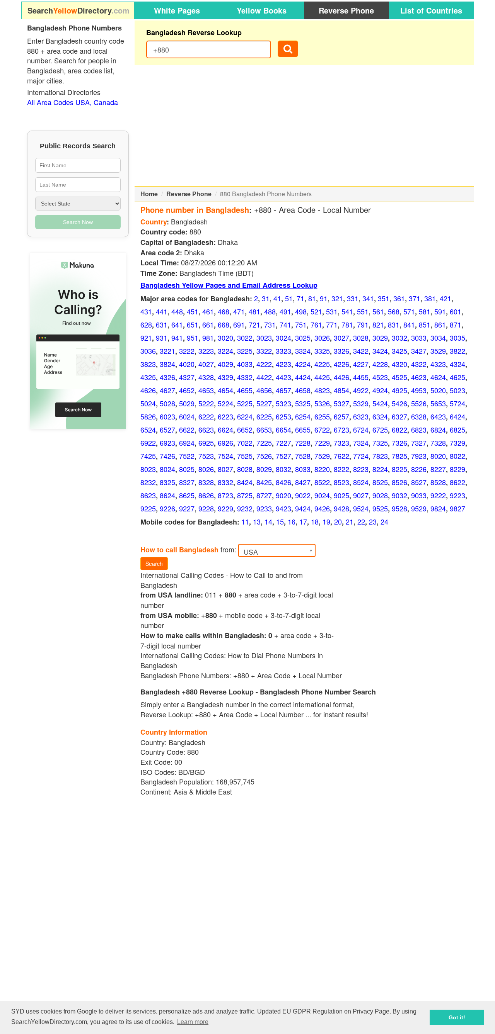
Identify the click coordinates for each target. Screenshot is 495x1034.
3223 (206, 351)
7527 (283, 456)
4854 (341, 390)
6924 (187, 443)
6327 (399, 416)
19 (326, 521)
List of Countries (431, 10)
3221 (167, 351)
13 (257, 521)
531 (332, 311)
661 (208, 324)
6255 (322, 416)
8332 (225, 482)
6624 (225, 429)
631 (161, 324)
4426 (341, 377)
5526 (419, 403)
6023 (167, 416)
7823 (380, 456)
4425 (322, 377)
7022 (245, 443)
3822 (457, 351)
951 (192, 338)
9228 (206, 508)
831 (393, 324)
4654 (225, 390)
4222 (264, 364)
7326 (399, 443)
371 (414, 298)
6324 (380, 416)
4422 (264, 377)
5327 (341, 403)
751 (301, 324)
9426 (322, 508)
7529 (322, 456)
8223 (361, 469)
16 (291, 521)
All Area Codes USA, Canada (72, 102)
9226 (167, 508)
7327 (419, 443)
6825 (457, 429)
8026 (206, 469)
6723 (341, 429)
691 (239, 324)
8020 (438, 456)
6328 (419, 416)
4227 (361, 364)
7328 (438, 443)
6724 (361, 429)
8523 (341, 482)
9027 (361, 495)
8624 (167, 495)
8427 (303, 482)
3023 (264, 338)
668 (223, 324)
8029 (264, 469)
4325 (148, 377)
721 (254, 324)
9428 (341, 508)
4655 (245, 390)
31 (266, 298)
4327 (187, 377)
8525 (380, 482)
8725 (245, 495)
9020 (283, 495)
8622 (457, 482)
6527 (167, 429)
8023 (148, 469)
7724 (361, 456)
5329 (361, 403)
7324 (361, 443)
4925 (399, 390)
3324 (303, 351)
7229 (322, 443)
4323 (438, 364)
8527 (419, 482)
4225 (322, 364)
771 (332, 324)
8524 (361, 482)
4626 (148, 390)
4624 (438, 377)
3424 (380, 351)
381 (430, 298)
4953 (419, 390)
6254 (303, 416)
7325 (380, 443)
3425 (399, 351)
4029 (225, 364)
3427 (419, 351)
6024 (187, 416)
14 (268, 521)
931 (161, 338)
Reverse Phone (346, 10)
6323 (361, 416)
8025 (187, 469)
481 (254, 311)
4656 (264, 390)
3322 (264, 351)
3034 (438, 338)
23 (373, 521)
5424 (380, 403)
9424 (303, 508)
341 (368, 298)
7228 (303, 443)
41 (277, 298)
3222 (187, 351)
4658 (303, 390)
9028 (380, 495)
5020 (438, 390)
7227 (283, 443)
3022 (245, 338)
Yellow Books (262, 10)
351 (383, 298)
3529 (438, 351)
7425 (148, 456)
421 (445, 298)
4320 (399, 364)
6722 (322, 429)
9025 (341, 495)
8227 (438, 469)
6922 (148, 443)
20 (338, 521)
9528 (399, 508)
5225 (245, 403)
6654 (283, 429)
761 (316, 324)
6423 (438, 416)
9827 (457, 508)
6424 (457, 416)
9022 (303, 495)
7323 (341, 443)
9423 (283, 508)
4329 (225, 377)
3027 (341, 338)
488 (270, 311)
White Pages (177, 10)
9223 (457, 495)
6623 (206, 429)
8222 (341, 469)
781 (347, 324)
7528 (303, 456)
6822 (399, 429)
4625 (457, 377)
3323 (283, 351)
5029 (187, 403)
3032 (399, 338)
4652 (187, 390)
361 (399, 298)
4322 (419, 364)
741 (285, 324)
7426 (167, 456)
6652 (245, 429)
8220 (322, 469)
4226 (341, 364)
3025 (303, 338)
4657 (283, 390)
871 (455, 324)
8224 (380, 469)
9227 (187, 508)
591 (440, 311)
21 (349, 521)
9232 (245, 508)
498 (301, 311)
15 (280, 521)
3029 (380, 338)
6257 (341, 416)
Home (149, 193)
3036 (148, 351)
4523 (380, 377)
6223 (225, 416)
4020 (187, 364)
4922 (361, 390)
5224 (225, 403)
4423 (283, 377)
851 (424, 324)
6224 (245, 416)
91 (324, 298)
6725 (380, 429)
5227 (264, 403)
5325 (303, 403)
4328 (206, 377)
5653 (438, 403)
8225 (399, 469)
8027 (225, 469)
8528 (438, 482)
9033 (419, 495)
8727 (264, 495)
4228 (380, 364)
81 (312, 298)
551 (363, 311)
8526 (399, 482)
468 (223, 311)
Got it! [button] (457, 1017)
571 (409, 311)
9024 (322, 495)
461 (208, 311)
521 (316, 311)
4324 (457, 364)
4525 (399, 377)
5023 (457, 390)
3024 (283, 338)
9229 (225, 508)
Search (154, 563)
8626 (206, 495)
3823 (148, 364)
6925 (206, 443)
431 (146, 311)
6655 (303, 429)
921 (146, 338)
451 (192, 311)
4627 (167, 390)
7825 (399, 456)
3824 (167, 364)
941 (177, 338)
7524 (225, 456)
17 (303, 521)
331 (352, 298)
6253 (283, 416)
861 (440, 324)
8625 (187, 495)
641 (177, 324)
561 (378, 311)
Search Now (78, 222)
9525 (380, 508)
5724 (457, 403)
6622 (187, 429)
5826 (148, 416)
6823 (419, 429)
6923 (167, 443)
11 (245, 521)
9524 (361, 508)
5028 (167, 403)
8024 (167, 469)
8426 (283, 482)
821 (378, 324)
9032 (399, 495)
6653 (264, 429)
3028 (361, 338)
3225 (245, 351)
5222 (206, 403)
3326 (341, 351)
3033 (419, 338)
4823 (322, 390)
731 (270, 324)
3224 (225, 351)
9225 (148, 508)
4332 (245, 377)
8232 (148, 482)
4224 (303, 364)
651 (192, 324)
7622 (341, 456)
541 (347, 311)
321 (337, 298)
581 (424, 311)
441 (161, 311)
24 (384, 521)
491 (285, 311)
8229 (457, 469)
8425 (264, 482)
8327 (187, 482)
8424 (245, 482)
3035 (457, 338)
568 (393, 311)
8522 (322, 482)
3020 (225, 338)
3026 (322, 338)
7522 (187, 456)
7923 (419, 456)
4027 (206, 364)
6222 (206, 416)
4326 (167, 377)
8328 (206, 482)
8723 (225, 495)
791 (363, 324)
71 (300, 298)
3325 (322, 351)
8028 (245, 469)
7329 (457, 443)
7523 (206, 456)
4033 (245, 364)
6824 (438, 429)
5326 (322, 403)
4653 (206, 390)
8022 (457, 456)
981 (208, 338)
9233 (264, 508)
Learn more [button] (192, 1022)
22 (361, 521)
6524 (148, 429)
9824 (438, 508)
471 (239, 311)
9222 (438, 495)
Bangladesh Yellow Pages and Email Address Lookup (228, 285)
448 (177, 311)
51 (289, 298)
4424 (303, 377)
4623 (419, 377)
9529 (419, 508)
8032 (283, 469)
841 (409, 324)
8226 (419, 469)
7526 (264, 456)
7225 (264, 443)
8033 (303, 469)
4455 (361, 377)
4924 (380, 390)
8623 (148, 495)
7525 (245, 456)
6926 (225, 443)
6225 (264, 416)
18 (315, 521)
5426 (399, 403)
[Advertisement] (304, 125)
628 (146, 324)
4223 (283, 364)
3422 (361, 351)
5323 (283, 403)
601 (455, 311)
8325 (167, 482)
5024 (148, 403)
